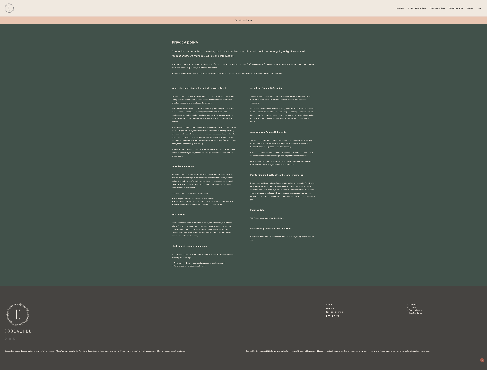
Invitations (413, 304)
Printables (399, 8)
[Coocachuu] (9, 8)
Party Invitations (437, 8)
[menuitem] (400, 8)
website (232, 73)
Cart (480, 8)
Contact (470, 8)
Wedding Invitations (417, 8)
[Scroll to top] (482, 360)
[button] (5, 339)
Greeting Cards (456, 8)
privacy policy (332, 315)
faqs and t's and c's (335, 312)
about (329, 305)
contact (330, 308)
